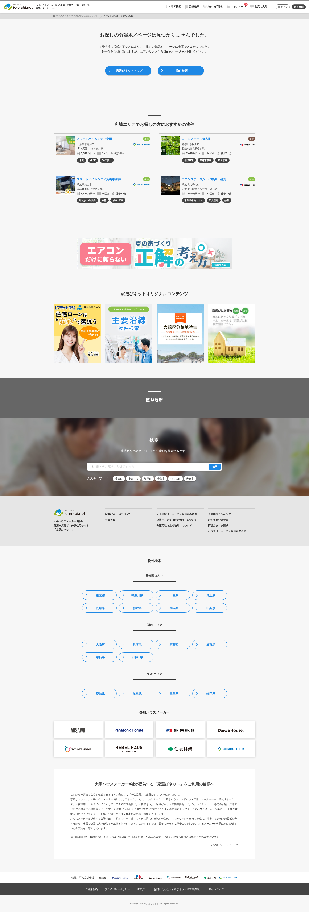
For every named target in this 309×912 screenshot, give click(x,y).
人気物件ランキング (219, 514)
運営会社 (142, 889)
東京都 (100, 595)
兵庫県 (137, 644)
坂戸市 (148, 478)
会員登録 (299, 6)
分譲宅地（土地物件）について (174, 525)
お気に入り (261, 6)
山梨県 (210, 608)
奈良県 (100, 657)
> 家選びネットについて (225, 845)
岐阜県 (137, 693)
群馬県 (174, 608)
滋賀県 (210, 644)
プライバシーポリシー (117, 889)
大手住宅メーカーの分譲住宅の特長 (177, 514)
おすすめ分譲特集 (218, 519)
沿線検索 (194, 6)
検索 (214, 466)
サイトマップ (216, 889)
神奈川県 (137, 595)
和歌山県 (137, 657)
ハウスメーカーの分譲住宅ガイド (227, 531)
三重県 (174, 693)
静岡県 (210, 693)
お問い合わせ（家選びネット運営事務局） (178, 889)
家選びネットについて (46, 8)
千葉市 (161, 478)
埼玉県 (210, 595)
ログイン (283, 6)
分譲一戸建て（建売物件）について (177, 519)
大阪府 (100, 644)
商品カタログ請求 (218, 525)
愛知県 (100, 693)
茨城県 (100, 608)
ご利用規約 (91, 889)
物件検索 (182, 70)
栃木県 (137, 608)
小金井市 (133, 478)
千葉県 (174, 595)
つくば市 (175, 478)
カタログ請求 (215, 6)
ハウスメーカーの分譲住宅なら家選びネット (77, 15)
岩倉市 (190, 478)
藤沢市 (119, 478)
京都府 (174, 644)
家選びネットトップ (129, 70)
